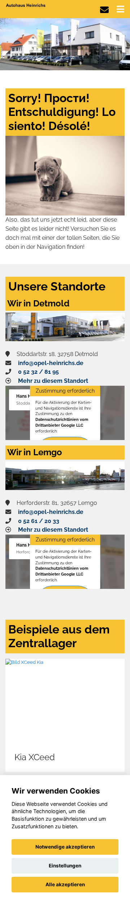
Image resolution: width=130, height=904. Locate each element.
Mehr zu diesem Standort (53, 380)
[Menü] (120, 9)
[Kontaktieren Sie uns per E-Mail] (104, 10)
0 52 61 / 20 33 (38, 521)
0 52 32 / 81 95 (38, 371)
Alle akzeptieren (65, 884)
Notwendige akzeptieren (65, 847)
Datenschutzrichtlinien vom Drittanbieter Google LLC (61, 422)
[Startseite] (26, 5)
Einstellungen (65, 866)
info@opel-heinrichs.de (50, 363)
